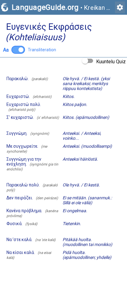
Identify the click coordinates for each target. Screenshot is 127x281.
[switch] (18, 50)
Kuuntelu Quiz (111, 61)
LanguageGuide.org (45, 7)
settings (120, 7)
